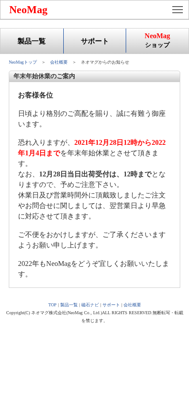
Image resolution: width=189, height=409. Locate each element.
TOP (52, 304)
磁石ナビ (90, 304)
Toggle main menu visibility (177, 9)
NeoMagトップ (23, 62)
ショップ (157, 40)
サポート (95, 41)
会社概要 (59, 62)
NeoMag (28, 9)
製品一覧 (32, 41)
